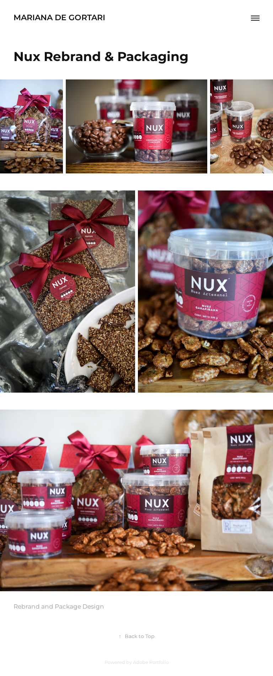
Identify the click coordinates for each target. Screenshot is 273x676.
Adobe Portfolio (151, 662)
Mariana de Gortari (59, 18)
